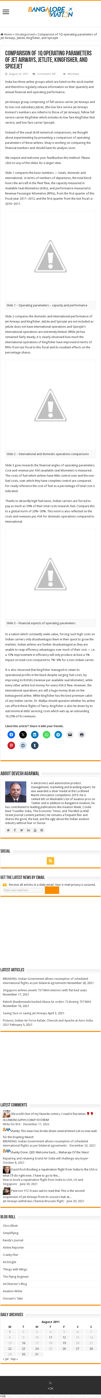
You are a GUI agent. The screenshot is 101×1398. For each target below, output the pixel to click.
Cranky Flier (10, 1255)
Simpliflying (11, 1233)
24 (37, 1348)
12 (64, 1337)
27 (77, 1348)
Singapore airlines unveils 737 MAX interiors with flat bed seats (45, 990)
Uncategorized (25, 34)
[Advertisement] (35, 932)
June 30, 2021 (29, 1184)
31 (37, 1354)
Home (7, 34)
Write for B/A (11, 1124)
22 (10, 1348)
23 (23, 1348)
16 (23, 1343)
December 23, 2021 (83, 1145)
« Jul (5, 1359)
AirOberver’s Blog (15, 1284)
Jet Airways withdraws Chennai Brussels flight (33, 1201)
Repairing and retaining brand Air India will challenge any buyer (45, 1158)
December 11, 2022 (36, 1124)
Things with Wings (15, 1269)
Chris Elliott (10, 1225)
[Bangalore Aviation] (50, 11)
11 (50, 1337)
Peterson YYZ (20, 1191)
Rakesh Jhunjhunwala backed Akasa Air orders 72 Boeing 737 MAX (47, 1001)
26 (64, 1348)
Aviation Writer (13, 1291)
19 (64, 1343)
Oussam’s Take (13, 1298)
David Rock (18, 1169)
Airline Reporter (13, 1247)
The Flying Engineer (16, 1276)
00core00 (17, 1114)
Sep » (14, 1359)
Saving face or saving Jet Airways (25, 1013)
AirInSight (9, 1262)
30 (23, 1354)
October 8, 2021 (13, 1162)
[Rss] (50, 861)
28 (91, 1348)
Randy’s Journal (13, 1240)
